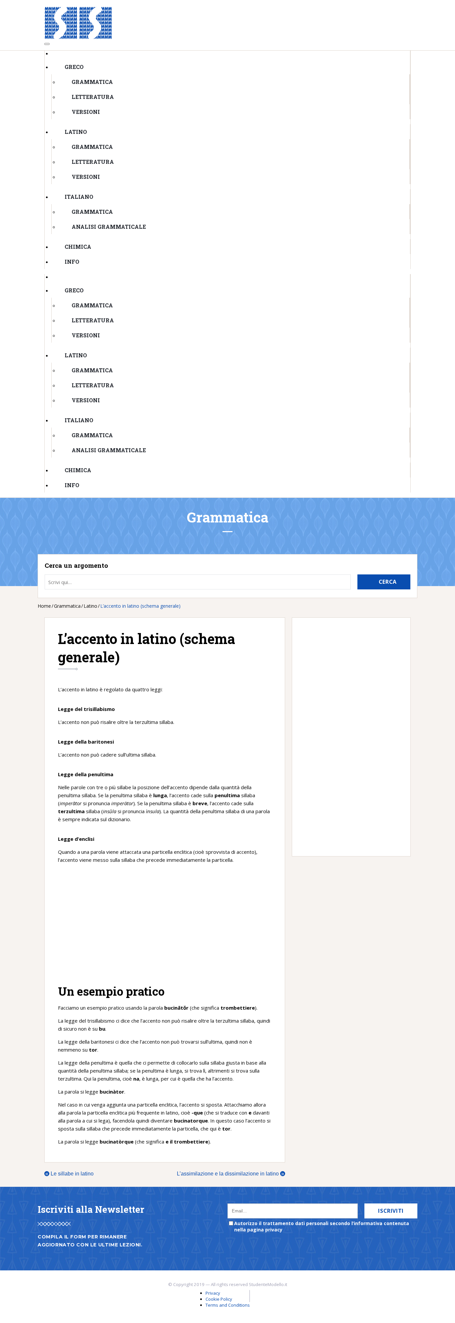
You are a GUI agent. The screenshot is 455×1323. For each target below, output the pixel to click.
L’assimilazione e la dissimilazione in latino (230, 1173)
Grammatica (92, 81)
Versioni (86, 111)
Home (44, 606)
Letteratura (93, 96)
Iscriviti (391, 1210)
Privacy (213, 1293)
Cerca (388, 581)
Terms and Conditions (228, 1305)
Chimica (78, 246)
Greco (74, 66)
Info (72, 261)
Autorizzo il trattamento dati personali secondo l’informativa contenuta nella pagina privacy (321, 1226)
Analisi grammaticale (109, 226)
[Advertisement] (164, 923)
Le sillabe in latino (69, 1173)
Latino (76, 131)
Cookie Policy (219, 1299)
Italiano (79, 196)
